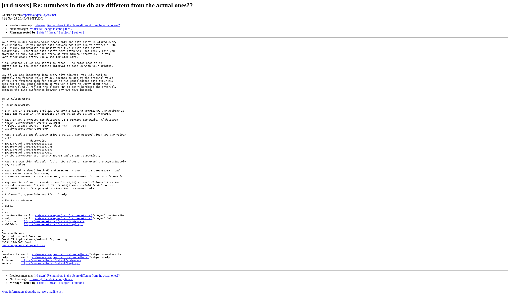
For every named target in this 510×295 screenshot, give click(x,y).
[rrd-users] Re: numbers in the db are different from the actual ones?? (76, 25)
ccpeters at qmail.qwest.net (39, 15)
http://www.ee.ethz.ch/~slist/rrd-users (54, 221)
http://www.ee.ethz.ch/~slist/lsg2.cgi (53, 224)
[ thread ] (52, 32)
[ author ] (78, 32)
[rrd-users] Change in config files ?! (51, 28)
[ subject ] (65, 32)
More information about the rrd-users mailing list (32, 291)
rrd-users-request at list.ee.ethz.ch (63, 215)
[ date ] (41, 32)
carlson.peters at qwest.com (23, 245)
